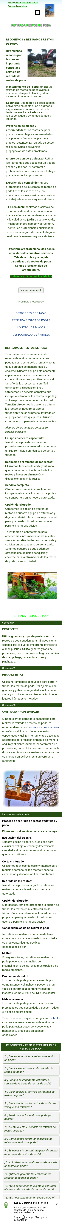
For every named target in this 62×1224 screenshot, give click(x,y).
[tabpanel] (31, 157)
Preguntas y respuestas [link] (31, 301)
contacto (54, 1018)
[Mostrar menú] (37, 12)
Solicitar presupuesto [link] (31, 290)
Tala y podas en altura (17, 6)
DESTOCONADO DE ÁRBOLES (31, 334)
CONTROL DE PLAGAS (31, 327)
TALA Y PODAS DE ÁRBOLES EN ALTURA (22, 3)
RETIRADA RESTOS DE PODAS (31, 320)
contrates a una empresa (43, 727)
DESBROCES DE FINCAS (31, 313)
